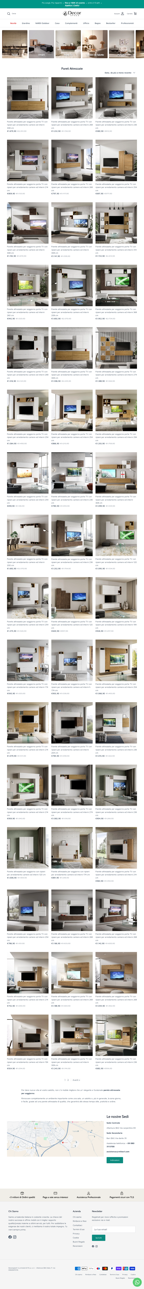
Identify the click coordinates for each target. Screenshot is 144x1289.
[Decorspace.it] (72, 13)
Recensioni (77, 1246)
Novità (13, 23)
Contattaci (77, 1225)
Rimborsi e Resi (79, 1221)
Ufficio (86, 23)
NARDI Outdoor (42, 23)
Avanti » (76, 1080)
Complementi (71, 23)
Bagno (98, 23)
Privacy (76, 1233)
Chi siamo (77, 1217)
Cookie (76, 1237)
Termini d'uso (79, 1229)
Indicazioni (114, 1160)
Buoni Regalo (79, 1241)
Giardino (26, 23)
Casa (57, 23)
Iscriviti (99, 1238)
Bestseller (110, 23)
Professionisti (127, 23)
